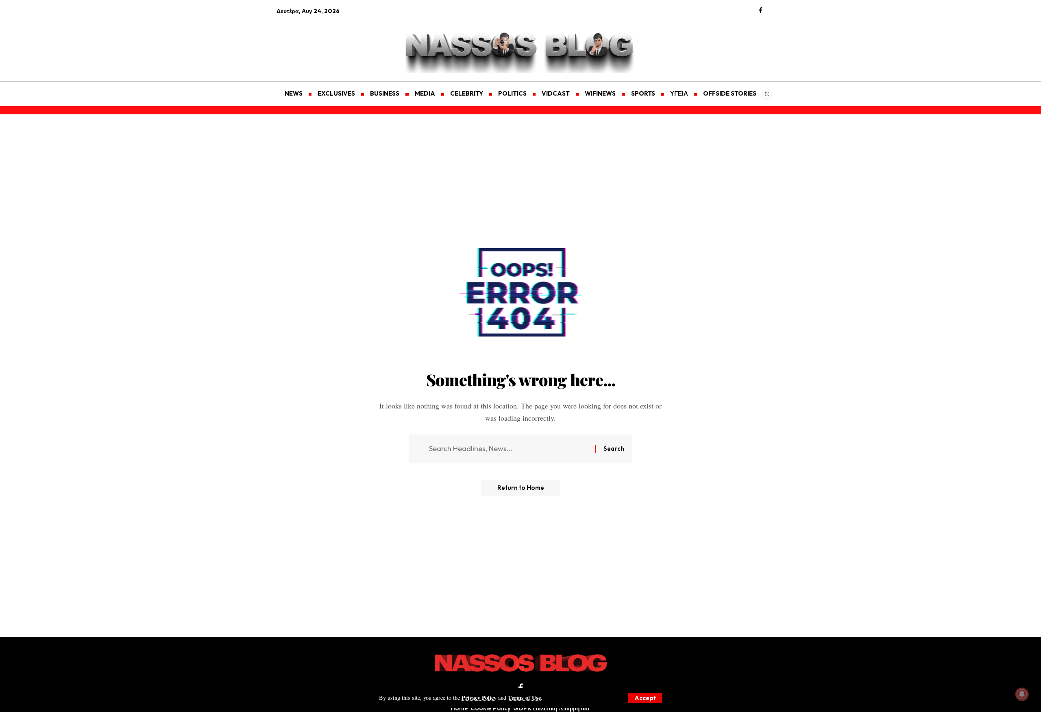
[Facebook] (760, 10)
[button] (645, 698)
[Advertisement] (315, 43)
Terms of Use (524, 697)
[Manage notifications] (1021, 694)
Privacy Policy (479, 697)
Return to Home (520, 487)
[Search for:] (509, 449)
